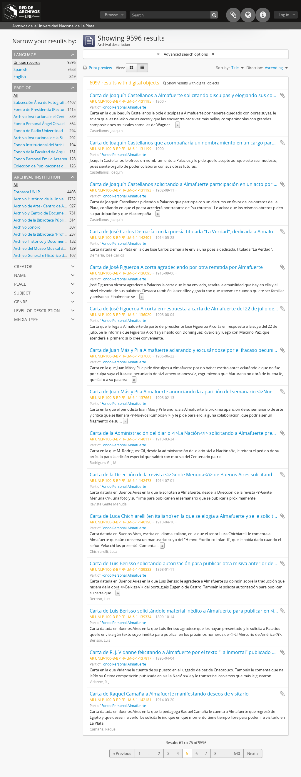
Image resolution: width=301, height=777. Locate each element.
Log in (284, 14)
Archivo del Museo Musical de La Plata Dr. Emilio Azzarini (63, 248)
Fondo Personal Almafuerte (123, 107)
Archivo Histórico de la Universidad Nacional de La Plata (62, 199)
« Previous (122, 753)
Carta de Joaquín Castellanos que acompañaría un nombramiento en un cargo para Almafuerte (195, 142)
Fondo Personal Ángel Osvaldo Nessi (45, 123)
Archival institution (37, 176)
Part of (22, 87)
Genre (21, 301)
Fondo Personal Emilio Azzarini (40, 159)
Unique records (27, 62)
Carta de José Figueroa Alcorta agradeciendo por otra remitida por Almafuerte (176, 267)
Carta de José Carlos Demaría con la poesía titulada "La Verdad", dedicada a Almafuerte (186, 231)
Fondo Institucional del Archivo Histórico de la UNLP (59, 144)
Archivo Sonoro (27, 227)
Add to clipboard (282, 95)
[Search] (214, 15)
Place (20, 283)
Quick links (262, 15)
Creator (23, 266)
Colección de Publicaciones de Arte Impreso (51, 166)
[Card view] (131, 67)
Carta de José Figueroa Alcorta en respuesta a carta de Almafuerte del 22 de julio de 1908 (188, 308)
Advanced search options (186, 54)
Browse (111, 14)
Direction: (254, 67)
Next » (252, 753)
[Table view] (142, 67)
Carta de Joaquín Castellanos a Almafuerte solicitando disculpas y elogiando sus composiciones (195, 95)
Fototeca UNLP (27, 191)
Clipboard (233, 15)
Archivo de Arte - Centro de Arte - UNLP (48, 206)
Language (248, 15)
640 (237, 753)
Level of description (37, 310)
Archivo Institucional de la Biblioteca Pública (52, 137)
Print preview (100, 67)
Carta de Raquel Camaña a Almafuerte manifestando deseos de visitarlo (169, 694)
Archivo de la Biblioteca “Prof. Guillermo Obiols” (55, 234)
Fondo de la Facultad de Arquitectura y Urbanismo (57, 151)
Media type (26, 319)
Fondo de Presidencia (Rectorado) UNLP (48, 109)
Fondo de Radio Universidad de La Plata (48, 130)
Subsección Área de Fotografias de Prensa (50, 102)
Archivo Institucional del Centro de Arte (48, 116)
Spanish (20, 69)
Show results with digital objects (192, 83)
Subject (22, 292)
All (16, 95)
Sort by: (223, 67)
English (20, 76)
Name (20, 275)
